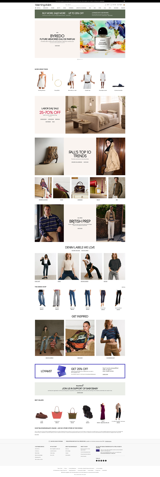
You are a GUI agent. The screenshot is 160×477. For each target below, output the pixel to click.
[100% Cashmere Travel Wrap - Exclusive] (118, 411)
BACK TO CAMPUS (49, 357)
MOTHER (105, 281)
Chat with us (37, 448)
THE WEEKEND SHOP (110, 357)
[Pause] (124, 1)
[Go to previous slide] (35, 1)
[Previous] (36, 39)
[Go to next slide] (123, 1)
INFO (96, 1)
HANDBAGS (80, 199)
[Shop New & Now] (80, 338)
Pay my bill (52, 455)
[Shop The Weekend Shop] (110, 338)
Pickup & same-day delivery (86, 454)
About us (67, 448)
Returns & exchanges (38, 455)
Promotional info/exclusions (106, 453)
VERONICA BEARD (84, 281)
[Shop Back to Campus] (49, 338)
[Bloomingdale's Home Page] (43, 5)
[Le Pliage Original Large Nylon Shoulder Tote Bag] (57, 411)
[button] (80, 59)
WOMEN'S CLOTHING (43, 199)
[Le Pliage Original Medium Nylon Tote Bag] (72, 411)
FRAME (59, 281)
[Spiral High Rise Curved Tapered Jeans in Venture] (42, 298)
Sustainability (68, 455)
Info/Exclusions (108, 441)
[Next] (123, 39)
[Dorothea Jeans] (103, 298)
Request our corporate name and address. (91, 472)
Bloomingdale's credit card (55, 448)
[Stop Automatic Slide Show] (78, 59)
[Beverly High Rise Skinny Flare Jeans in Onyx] (118, 298)
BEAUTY (98, 199)
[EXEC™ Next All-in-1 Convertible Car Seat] (88, 411)
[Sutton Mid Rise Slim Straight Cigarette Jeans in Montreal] (72, 298)
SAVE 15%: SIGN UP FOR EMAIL (57, 441)
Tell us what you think (39, 459)
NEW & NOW (80, 357)
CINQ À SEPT (37, 281)
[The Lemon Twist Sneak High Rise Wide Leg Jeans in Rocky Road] (57, 298)
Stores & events (83, 456)
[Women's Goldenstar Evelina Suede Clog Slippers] (42, 411)
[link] (42, 308)
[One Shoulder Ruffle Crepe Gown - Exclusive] (103, 411)
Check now (113, 453)
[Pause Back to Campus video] (62, 354)
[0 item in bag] (124, 4)
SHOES (61, 199)
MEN (117, 199)
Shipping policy (38, 457)
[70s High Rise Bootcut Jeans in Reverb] (88, 298)
